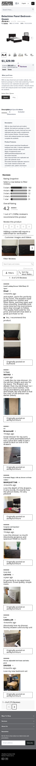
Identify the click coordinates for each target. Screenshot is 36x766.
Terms (10, 69)
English (24, 3)
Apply (4, 69)
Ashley (5, 23)
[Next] (31, 37)
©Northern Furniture (7, 754)
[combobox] (25, 3)
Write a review (21, 21)
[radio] (6, 97)
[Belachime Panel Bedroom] (18, 38)
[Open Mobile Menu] (32, 3)
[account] (18, 3)
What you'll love (7, 75)
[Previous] (4, 37)
